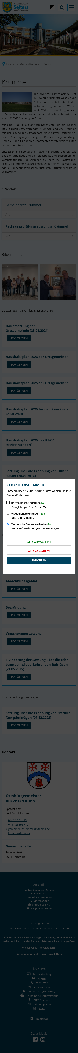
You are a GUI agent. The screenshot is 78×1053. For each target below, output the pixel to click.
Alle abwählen (39, 551)
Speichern (39, 560)
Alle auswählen (39, 542)
